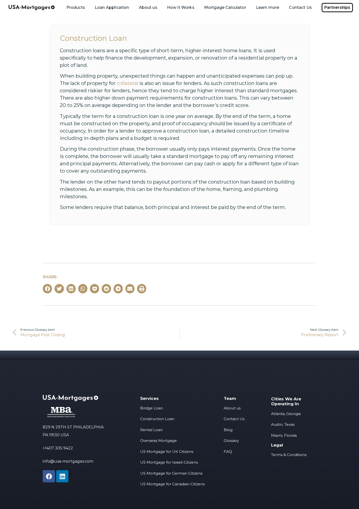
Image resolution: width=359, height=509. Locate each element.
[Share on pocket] (94, 288)
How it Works (180, 7)
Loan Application (112, 7)
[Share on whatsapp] (82, 288)
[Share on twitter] (59, 288)
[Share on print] (141, 288)
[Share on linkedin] (71, 288)
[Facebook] (49, 476)
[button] (337, 7)
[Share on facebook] (47, 288)
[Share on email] (130, 288)
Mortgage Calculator (225, 7)
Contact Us (300, 7)
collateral (127, 83)
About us (148, 7)
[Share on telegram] (118, 288)
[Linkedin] (62, 476)
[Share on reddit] (106, 288)
